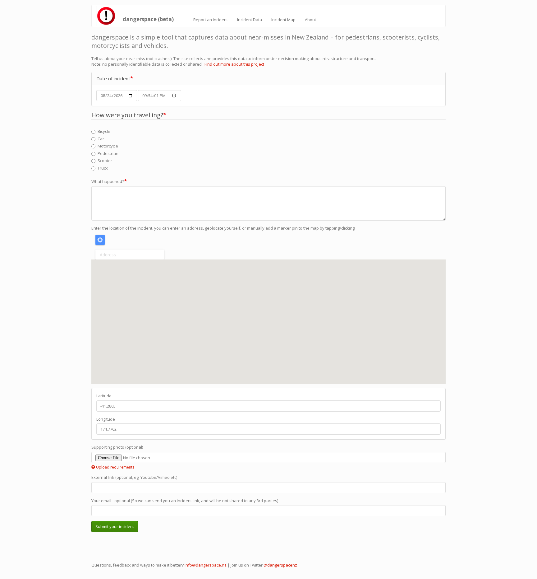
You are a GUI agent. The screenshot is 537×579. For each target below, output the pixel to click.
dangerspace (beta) (148, 18)
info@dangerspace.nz (206, 565)
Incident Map (283, 19)
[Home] (107, 16)
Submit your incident (114, 526)
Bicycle (104, 131)
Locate (100, 240)
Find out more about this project (234, 64)
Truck (103, 168)
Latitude (104, 396)
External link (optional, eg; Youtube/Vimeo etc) (134, 477)
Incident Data (249, 19)
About (310, 19)
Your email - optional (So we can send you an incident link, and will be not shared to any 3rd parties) (184, 500)
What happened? (107, 181)
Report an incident (210, 19)
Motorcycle (108, 146)
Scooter (105, 160)
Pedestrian (108, 153)
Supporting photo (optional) (117, 447)
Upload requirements (115, 467)
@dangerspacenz (280, 565)
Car (101, 139)
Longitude (105, 419)
